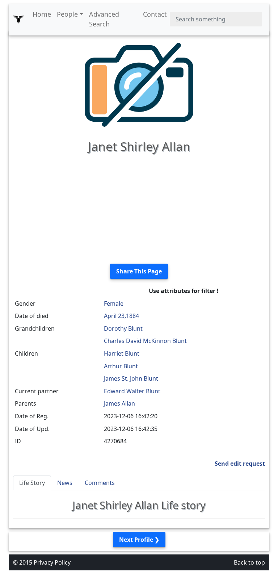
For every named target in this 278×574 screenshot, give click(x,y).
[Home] (18, 19)
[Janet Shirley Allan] (139, 84)
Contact (155, 14)
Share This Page (139, 271)
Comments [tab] (100, 483)
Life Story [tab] (32, 483)
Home (42, 14)
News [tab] (64, 483)
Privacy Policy (52, 562)
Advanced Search (104, 19)
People (67, 14)
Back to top (249, 562)
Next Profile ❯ (139, 540)
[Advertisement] (139, 207)
